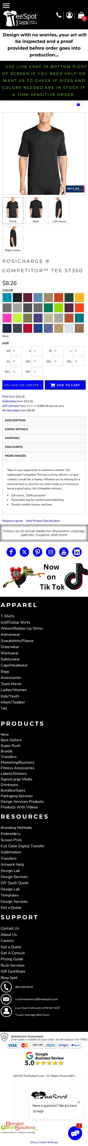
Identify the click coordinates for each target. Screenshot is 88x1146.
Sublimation (11, 852)
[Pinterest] (37, 552)
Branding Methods (16, 827)
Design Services (14, 876)
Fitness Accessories (17, 768)
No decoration (11, 410)
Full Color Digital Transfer (23, 846)
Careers (7, 940)
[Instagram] (50, 552)
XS (8, 351)
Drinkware (9, 784)
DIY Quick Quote (15, 882)
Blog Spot (9, 977)
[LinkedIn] (77, 552)
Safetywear (10, 659)
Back (36, 221)
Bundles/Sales (13, 790)
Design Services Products (22, 801)
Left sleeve (59, 221)
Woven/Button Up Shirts (22, 628)
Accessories (11, 677)
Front (12, 221)
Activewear (10, 634)
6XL (28, 372)
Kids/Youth (10, 696)
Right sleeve (12, 250)
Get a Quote (11, 907)
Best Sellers (11, 740)
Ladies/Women (14, 690)
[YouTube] (64, 552)
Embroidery (9, 401)
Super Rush (10, 745)
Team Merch (11, 683)
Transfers (9, 756)
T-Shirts (8, 616)
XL (8, 361)
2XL (28, 361)
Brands (7, 751)
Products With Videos (19, 807)
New (5, 734)
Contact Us (10, 928)
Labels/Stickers (14, 773)
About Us (9, 934)
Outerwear (10, 646)
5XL (7, 372)
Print (5, 396)
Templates (10, 895)
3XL (48, 361)
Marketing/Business (17, 762)
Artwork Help (12, 864)
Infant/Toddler (13, 702)
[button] (44, 577)
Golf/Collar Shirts (15, 622)
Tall (4, 708)
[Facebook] (11, 552)
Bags (5, 671)
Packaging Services (17, 796)
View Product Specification (43, 521)
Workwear (10, 653)
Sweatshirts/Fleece (17, 640)
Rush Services (13, 965)
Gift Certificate (13, 971)
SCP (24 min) (10, 406)
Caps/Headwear (14, 665)
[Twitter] (24, 552)
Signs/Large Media (16, 779)
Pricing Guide (12, 959)
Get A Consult (13, 953)
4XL (69, 361)
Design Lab (10, 870)
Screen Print (11, 840)
